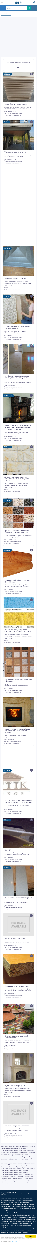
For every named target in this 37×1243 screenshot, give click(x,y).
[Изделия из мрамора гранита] (18, 1068)
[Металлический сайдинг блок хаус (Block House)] (18, 563)
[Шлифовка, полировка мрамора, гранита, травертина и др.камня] (18, 359)
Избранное (7, 13)
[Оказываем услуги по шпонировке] (18, 969)
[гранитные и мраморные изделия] (18, 1112)
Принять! (30, 1236)
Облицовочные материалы (14, 113)
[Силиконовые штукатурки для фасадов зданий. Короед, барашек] (18, 612)
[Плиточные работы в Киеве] (18, 924)
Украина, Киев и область (13, 115)
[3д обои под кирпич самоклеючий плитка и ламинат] (18, 309)
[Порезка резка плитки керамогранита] (18, 880)
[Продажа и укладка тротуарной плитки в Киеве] (18, 1019)
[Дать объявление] (34, 2)
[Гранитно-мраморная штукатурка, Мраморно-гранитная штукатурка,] (18, 513)
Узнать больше (14, 1241)
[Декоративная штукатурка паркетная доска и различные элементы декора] (18, 783)
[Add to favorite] (31, 74)
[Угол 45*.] (18, 833)
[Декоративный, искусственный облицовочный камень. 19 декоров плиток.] (18, 460)
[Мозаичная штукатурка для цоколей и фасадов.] (18, 662)
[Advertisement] (18, 36)
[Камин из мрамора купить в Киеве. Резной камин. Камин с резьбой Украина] (18, 712)
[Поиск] (29, 8)
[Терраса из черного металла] (18, 135)
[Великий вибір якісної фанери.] (18, 87)
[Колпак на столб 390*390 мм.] (18, 261)
